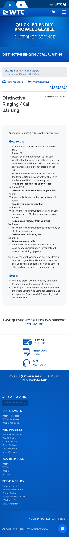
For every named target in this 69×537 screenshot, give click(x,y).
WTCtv (5, 467)
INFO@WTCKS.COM (34, 379)
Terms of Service (10, 486)
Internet (6, 463)
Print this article (41, 82)
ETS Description (10, 503)
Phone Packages (10, 423)
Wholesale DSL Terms (13, 489)
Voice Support (31, 70)
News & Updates (13, 402)
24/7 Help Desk (13, 70)
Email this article (15, 82)
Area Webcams (9, 452)
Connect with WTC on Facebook (26, 529)
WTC (56, 4)
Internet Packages (11, 415)
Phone (5, 471)
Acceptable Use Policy (13, 496)
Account (6, 474)
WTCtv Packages (10, 419)
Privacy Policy (9, 493)
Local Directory (9, 448)
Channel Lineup (10, 441)
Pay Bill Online (9, 438)
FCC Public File (9, 500)
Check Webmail (9, 445)
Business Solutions (11, 434)
